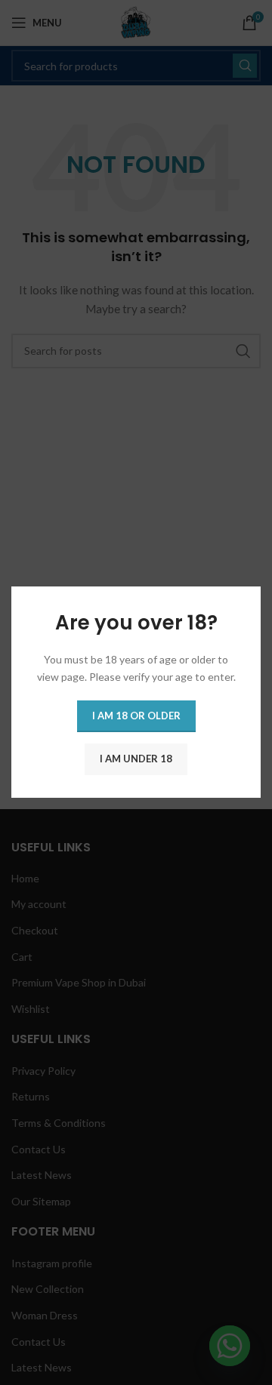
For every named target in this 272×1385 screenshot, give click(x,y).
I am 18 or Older (136, 716)
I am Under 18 (136, 759)
